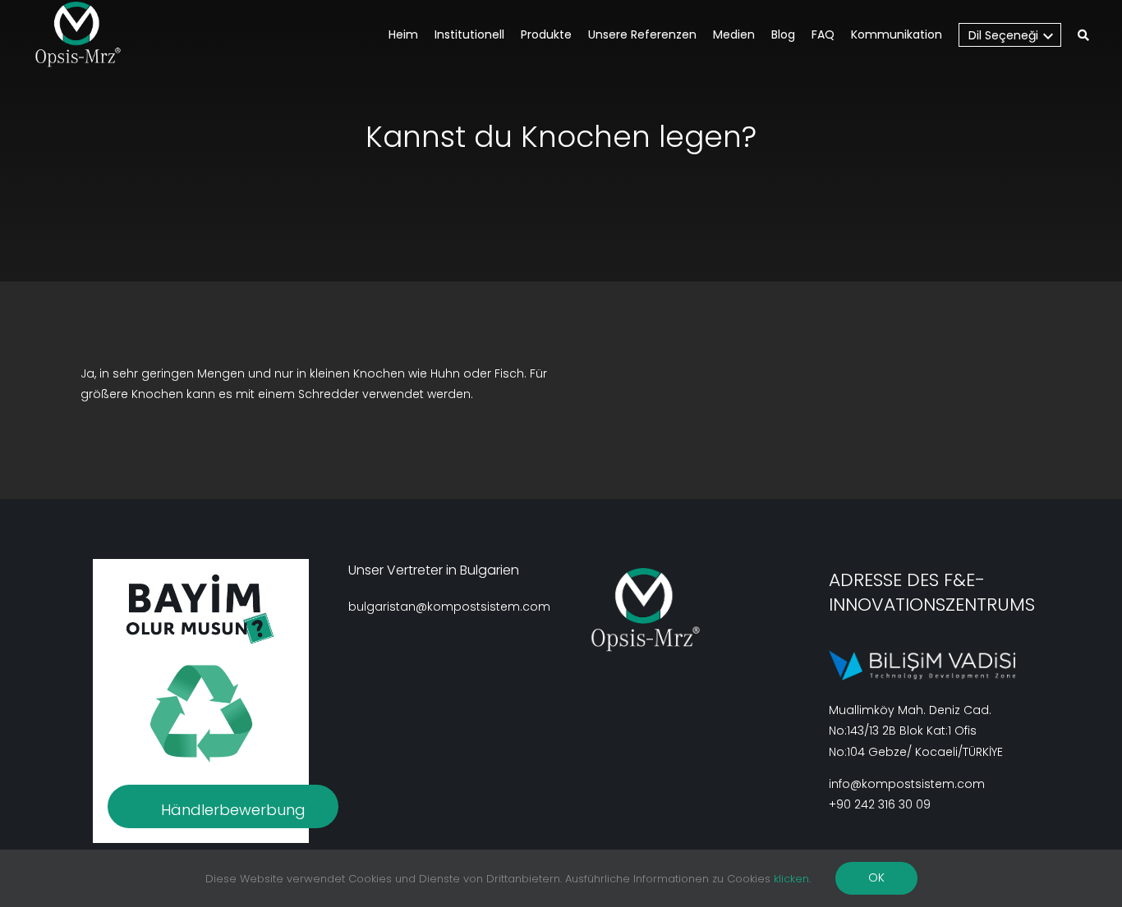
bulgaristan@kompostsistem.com (449, 606)
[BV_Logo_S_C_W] (84, 34)
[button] (1083, 36)
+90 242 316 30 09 (880, 804)
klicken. (792, 878)
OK (876, 877)
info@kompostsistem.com (907, 784)
